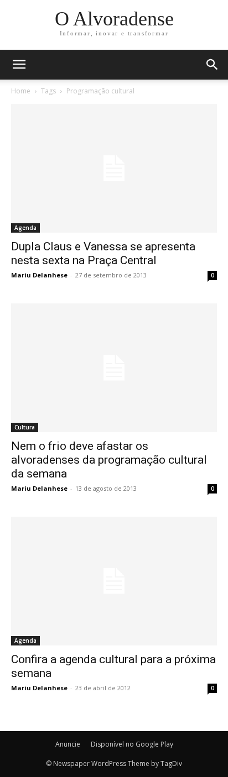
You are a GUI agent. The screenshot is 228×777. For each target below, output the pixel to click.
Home (20, 91)
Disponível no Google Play (132, 744)
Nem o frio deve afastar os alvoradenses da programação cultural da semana (109, 459)
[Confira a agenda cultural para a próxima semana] (114, 581)
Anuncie (67, 744)
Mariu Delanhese (39, 275)
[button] (212, 65)
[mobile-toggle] (19, 65)
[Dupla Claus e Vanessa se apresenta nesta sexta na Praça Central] (114, 168)
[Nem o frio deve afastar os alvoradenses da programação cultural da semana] (114, 367)
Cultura (24, 427)
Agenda (25, 228)
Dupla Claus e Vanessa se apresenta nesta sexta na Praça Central (103, 253)
